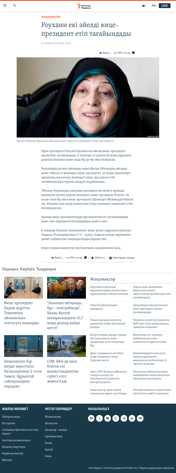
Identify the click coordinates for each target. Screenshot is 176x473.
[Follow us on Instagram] (115, 418)
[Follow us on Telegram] (124, 418)
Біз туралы (8, 423)
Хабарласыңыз (11, 417)
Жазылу (7, 460)
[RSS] (132, 418)
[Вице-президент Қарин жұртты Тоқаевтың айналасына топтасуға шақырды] (23, 288)
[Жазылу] (140, 418)
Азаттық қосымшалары (16, 440)
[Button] (104, 53)
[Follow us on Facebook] (91, 418)
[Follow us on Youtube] (107, 418)
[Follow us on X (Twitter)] (99, 418)
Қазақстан (51, 423)
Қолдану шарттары (13, 447)
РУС (154, 5)
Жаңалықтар (53, 417)
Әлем (48, 456)
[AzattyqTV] (144, 5)
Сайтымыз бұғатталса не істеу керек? (20, 432)
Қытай (49, 449)
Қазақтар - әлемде (56, 430)
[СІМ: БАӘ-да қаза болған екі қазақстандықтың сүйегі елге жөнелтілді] (66, 346)
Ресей (48, 443)
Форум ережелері (12, 453)
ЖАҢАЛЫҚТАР (50, 17)
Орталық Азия (53, 436)
